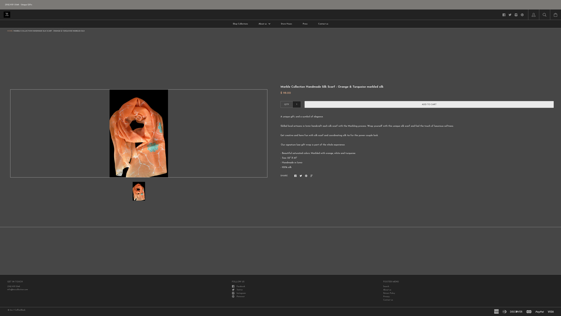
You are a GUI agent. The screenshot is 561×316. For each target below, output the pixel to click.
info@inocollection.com (17, 290)
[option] (138, 133)
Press (305, 24)
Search (386, 286)
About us (263, 24)
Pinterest (241, 297)
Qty (286, 104)
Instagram (241, 293)
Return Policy (389, 293)
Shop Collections (240, 24)
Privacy (386, 297)
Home (9, 31)
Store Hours (286, 24)
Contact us (323, 24)
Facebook (241, 286)
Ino (11, 310)
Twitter (240, 290)
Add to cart (429, 104)
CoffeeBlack (20, 310)
